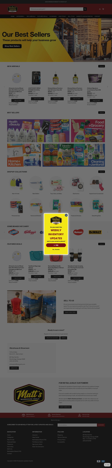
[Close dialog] (66, 215)
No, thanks (56, 249)
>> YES (56, 245)
